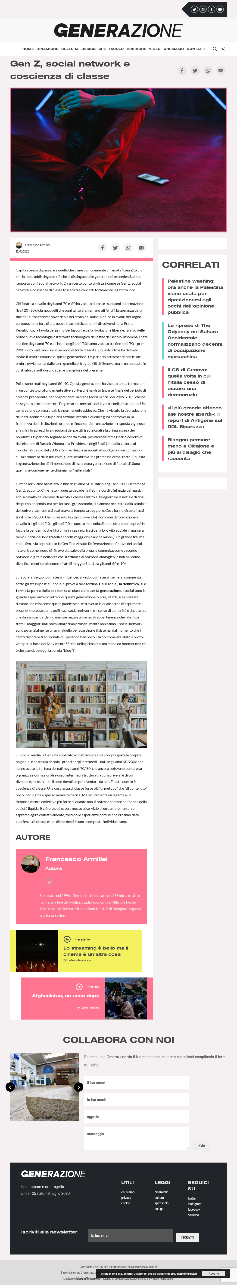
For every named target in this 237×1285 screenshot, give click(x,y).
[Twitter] (194, 9)
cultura (159, 1197)
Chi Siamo (174, 49)
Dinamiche (47, 49)
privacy (126, 1197)
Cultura (70, 49)
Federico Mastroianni (79, 960)
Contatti (196, 49)
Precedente (82, 939)
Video (155, 49)
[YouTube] (220, 9)
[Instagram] (203, 9)
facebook (194, 1209)
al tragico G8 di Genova (95, 363)
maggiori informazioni (187, 1273)
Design (88, 49)
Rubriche (136, 49)
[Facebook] (211, 9)
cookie (125, 1203)
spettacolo (161, 1203)
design (159, 1208)
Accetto (214, 1273)
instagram (195, 1204)
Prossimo (93, 987)
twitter (192, 1198)
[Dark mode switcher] (222, 48)
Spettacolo (111, 49)
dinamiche (161, 1192)
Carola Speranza (90, 1008)
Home (28, 49)
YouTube (193, 1215)
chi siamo (127, 1192)
